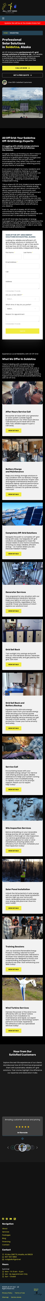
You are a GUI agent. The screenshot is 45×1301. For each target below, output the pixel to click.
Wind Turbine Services (17, 1008)
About (4, 1229)
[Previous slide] (8, 1147)
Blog (4, 1238)
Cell (7, 272)
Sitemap (5, 1297)
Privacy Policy (7, 1293)
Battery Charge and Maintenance (15, 470)
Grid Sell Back (13, 649)
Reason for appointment (15, 314)
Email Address (12, 262)
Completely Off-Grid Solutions (21, 533)
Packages (6, 1235)
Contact (5, 1245)
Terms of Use (20, 1293)
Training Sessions (15, 946)
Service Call (12, 767)
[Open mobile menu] (3, 18)
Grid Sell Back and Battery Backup (15, 704)
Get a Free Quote (21, 75)
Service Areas (16, 1297)
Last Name (28, 252)
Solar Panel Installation (18, 889)
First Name (10, 252)
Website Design (36, 1289)
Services (5, 1232)
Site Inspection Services (18, 828)
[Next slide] (37, 1147)
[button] (12, 1147)
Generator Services (16, 592)
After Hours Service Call (18, 411)
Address (9, 281)
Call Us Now (21, 68)
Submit (22, 331)
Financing (6, 1242)
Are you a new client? (14, 295)
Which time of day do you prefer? (18, 304)
